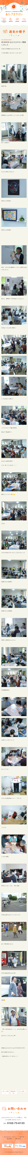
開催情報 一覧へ (14, 1092)
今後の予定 (21, 1136)
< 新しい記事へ (5, 1092)
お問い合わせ (18, 1138)
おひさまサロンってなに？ (10, 1136)
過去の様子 (9, 1138)
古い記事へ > (22, 1091)
